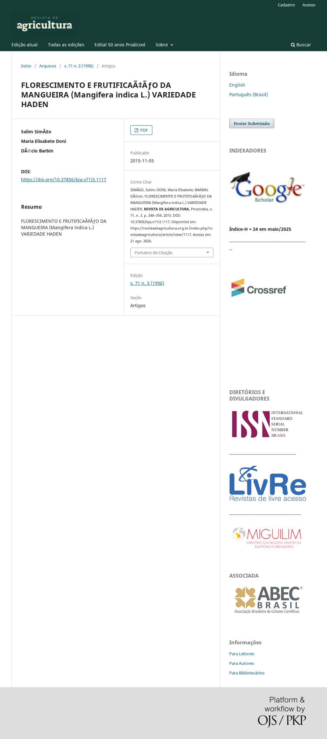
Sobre (162, 45)
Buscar (303, 45)
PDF (143, 130)
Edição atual (24, 45)
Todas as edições (66, 45)
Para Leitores (241, 654)
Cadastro (286, 5)
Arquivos (47, 66)
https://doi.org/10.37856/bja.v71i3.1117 (63, 179)
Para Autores (241, 663)
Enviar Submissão (252, 123)
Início (26, 66)
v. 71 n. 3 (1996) (79, 66)
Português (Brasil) (248, 94)
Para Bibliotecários (246, 673)
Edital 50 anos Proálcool (120, 45)
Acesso (309, 5)
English (237, 85)
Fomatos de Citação (153, 252)
